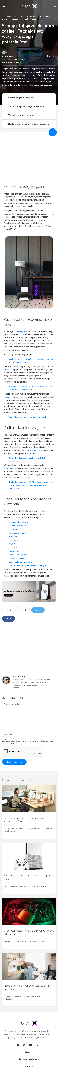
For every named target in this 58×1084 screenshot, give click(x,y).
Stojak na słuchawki (18, 532)
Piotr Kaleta (7, 56)
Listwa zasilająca (16, 558)
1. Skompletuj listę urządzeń (20, 97)
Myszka (12, 543)
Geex (4, 16)
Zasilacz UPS (15, 551)
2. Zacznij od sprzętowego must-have (25, 106)
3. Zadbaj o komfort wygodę (20, 115)
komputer (22, 331)
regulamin (43, 740)
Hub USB (13, 536)
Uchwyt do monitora (18, 525)
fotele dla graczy (35, 450)
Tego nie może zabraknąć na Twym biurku (28, 417)
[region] (29, 159)
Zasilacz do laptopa (18, 554)
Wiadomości (13, 16)
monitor (7, 369)
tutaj (42, 743)
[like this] (53, 56)
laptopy (7, 396)
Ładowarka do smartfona (20, 561)
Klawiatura (14, 540)
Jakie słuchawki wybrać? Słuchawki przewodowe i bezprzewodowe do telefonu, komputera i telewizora (31, 485)
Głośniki (13, 529)
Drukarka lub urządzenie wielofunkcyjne (27, 565)
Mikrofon (13, 547)
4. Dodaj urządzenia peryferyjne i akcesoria (27, 124)
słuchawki (8, 468)
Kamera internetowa (18, 522)
